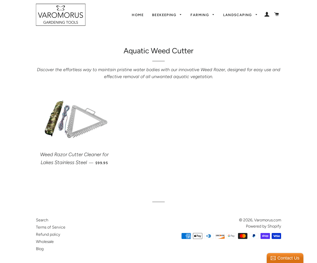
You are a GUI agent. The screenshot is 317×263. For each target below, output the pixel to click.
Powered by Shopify (263, 226)
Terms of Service (50, 227)
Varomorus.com (267, 220)
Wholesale (45, 241)
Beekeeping (164, 15)
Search (42, 220)
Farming (200, 15)
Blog (40, 248)
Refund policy (48, 234)
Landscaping (238, 15)
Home (138, 15)
